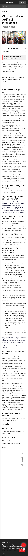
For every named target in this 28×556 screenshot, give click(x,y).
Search (3, 555)
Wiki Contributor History (10, 48)
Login (22, 2)
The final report (6, 440)
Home (3, 553)
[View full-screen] (24, 32)
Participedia (9, 2)
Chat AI (22, 550)
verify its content (10, 58)
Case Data (5, 51)
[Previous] (4, 37)
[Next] (24, 37)
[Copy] (3, 27)
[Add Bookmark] (5, 27)
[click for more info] (15, 58)
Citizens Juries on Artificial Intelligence (11, 431)
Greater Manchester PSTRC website (11, 443)
